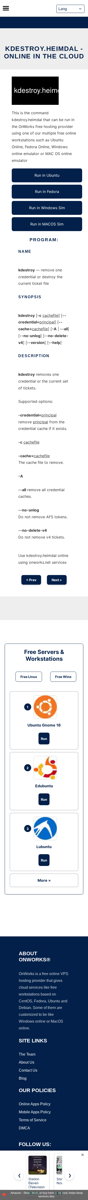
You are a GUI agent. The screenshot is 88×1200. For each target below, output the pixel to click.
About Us (26, 1062)
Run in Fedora (47, 191)
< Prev (31, 580)
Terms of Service (32, 1120)
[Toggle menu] (5, 8)
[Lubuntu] (46, 828)
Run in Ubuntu (46, 175)
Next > (57, 580)
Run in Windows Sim (47, 207)
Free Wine (63, 677)
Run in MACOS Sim (47, 224)
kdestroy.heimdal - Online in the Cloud (44, 52)
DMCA (24, 1128)
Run (44, 739)
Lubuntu (44, 846)
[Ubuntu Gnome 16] (46, 707)
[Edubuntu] (46, 768)
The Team (27, 1054)
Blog (23, 1078)
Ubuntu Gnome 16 (44, 725)
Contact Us (28, 1070)
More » (44, 880)
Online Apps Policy (34, 1104)
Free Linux (28, 677)
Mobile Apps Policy (35, 1112)
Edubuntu (44, 786)
